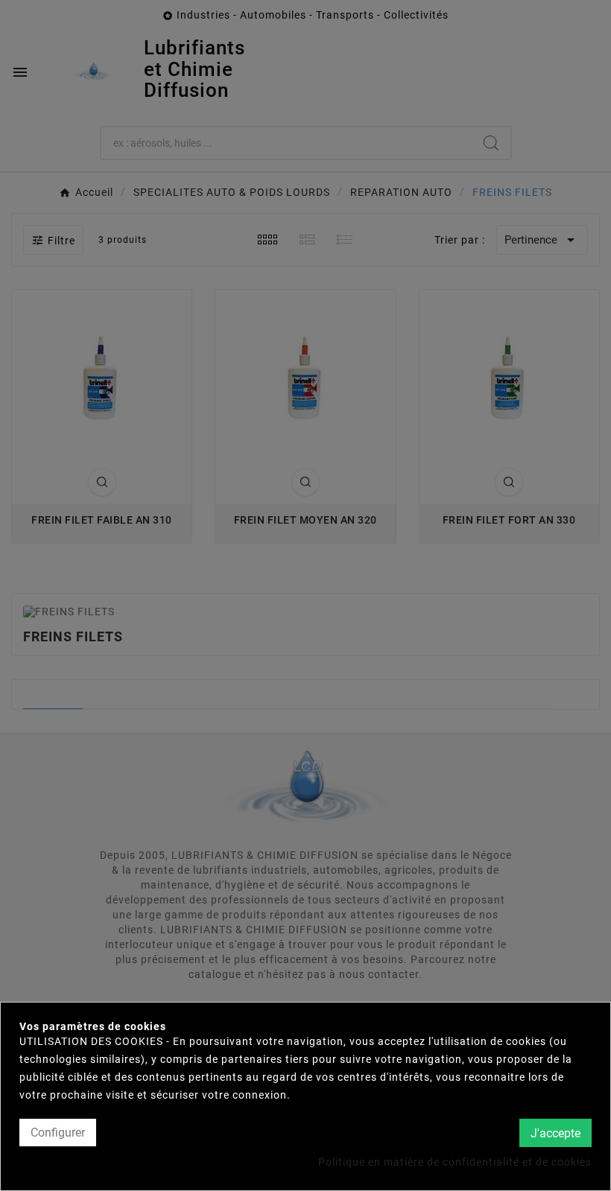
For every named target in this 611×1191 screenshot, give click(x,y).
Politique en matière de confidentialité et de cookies (455, 1162)
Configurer (58, 1132)
